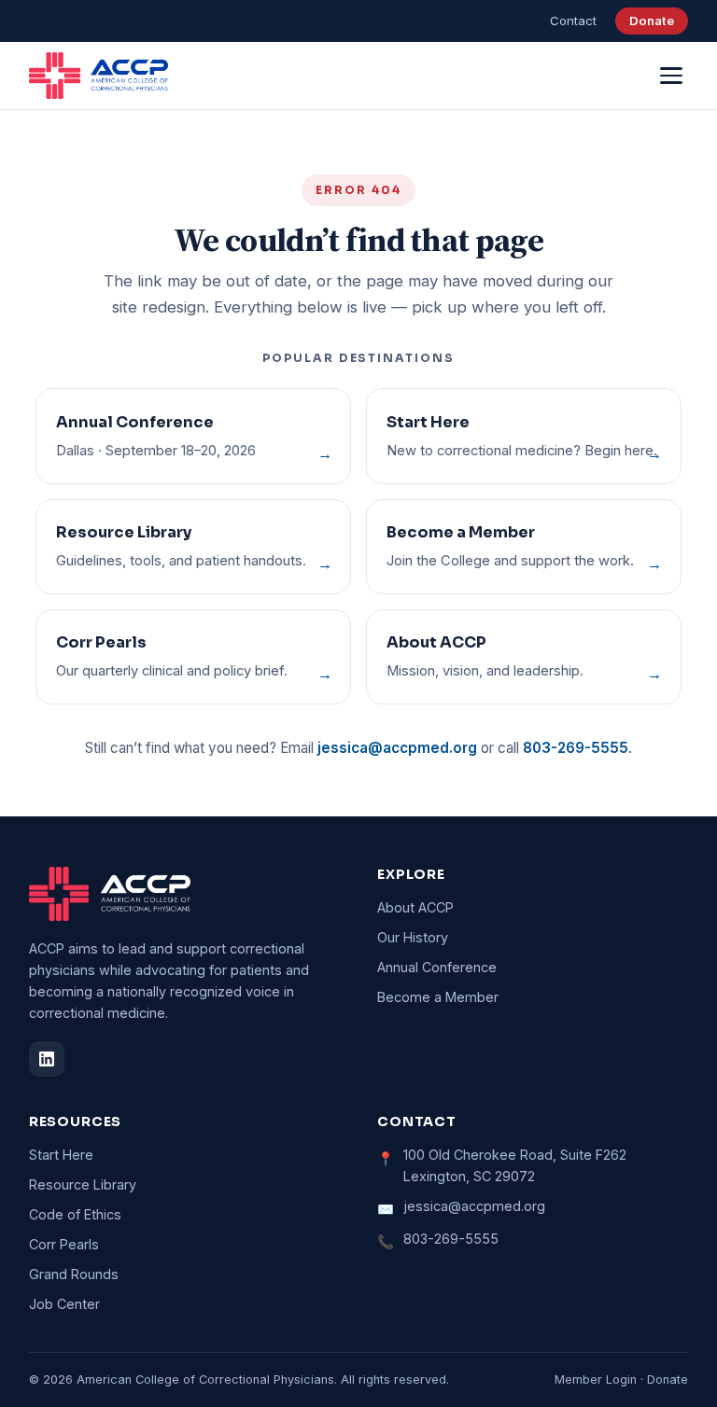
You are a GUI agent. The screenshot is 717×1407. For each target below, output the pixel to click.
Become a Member (438, 997)
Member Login (596, 1379)
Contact (573, 20)
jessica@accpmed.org (397, 748)
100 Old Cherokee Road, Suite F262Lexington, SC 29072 (514, 1165)
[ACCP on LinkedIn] (46, 1059)
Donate (651, 20)
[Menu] (671, 75)
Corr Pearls (64, 1244)
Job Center (64, 1304)
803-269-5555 (575, 748)
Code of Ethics (75, 1214)
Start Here (61, 1155)
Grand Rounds (74, 1274)
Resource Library (82, 1184)
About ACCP (415, 907)
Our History (412, 937)
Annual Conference (437, 967)
